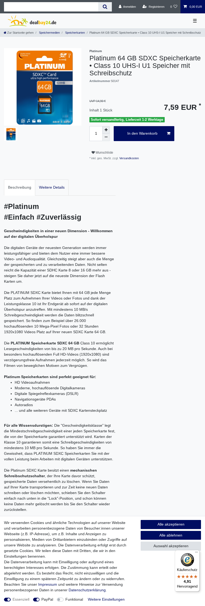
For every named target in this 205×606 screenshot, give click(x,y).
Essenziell (21, 599)
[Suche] (105, 6)
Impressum (47, 584)
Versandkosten (129, 158)
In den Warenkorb (142, 133)
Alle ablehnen (170, 535)
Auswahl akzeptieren (170, 546)
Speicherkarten (74, 32)
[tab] (19, 187)
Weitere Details (52, 187)
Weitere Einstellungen (106, 599)
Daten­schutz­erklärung (87, 590)
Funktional (74, 599)
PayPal (47, 599)
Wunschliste (104, 152)
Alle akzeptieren (170, 524)
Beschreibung (19, 187)
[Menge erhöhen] (106, 130)
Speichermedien (49, 32)
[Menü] (196, 553)
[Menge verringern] (106, 137)
